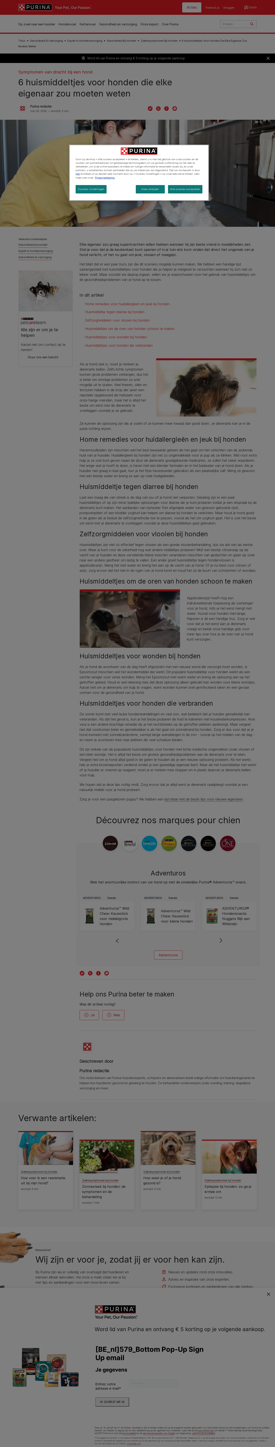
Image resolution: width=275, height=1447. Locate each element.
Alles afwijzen (150, 189)
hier (78, 173)
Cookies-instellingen (91, 189)
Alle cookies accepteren (185, 189)
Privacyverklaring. (105, 177)
